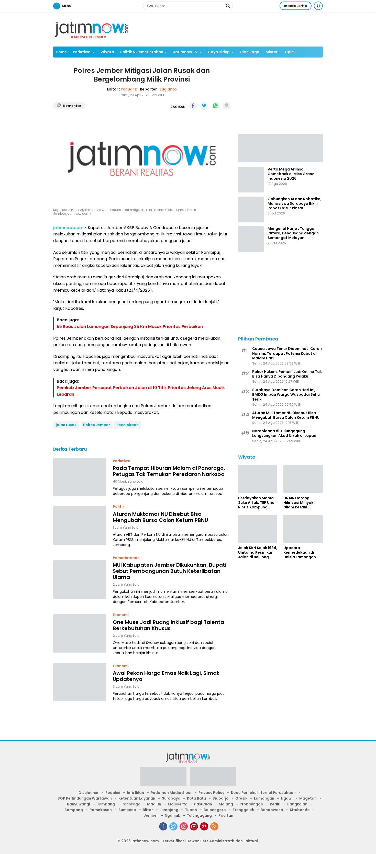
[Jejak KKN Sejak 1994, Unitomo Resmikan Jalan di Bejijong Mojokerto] (258, 529)
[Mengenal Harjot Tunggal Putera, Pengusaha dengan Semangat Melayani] (251, 239)
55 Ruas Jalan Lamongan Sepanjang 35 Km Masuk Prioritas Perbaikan (130, 326)
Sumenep (127, 809)
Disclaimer (89, 792)
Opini (290, 51)
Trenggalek (243, 809)
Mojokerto (177, 804)
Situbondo (300, 809)
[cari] (228, 6)
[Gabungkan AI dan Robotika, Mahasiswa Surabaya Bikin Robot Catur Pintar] (251, 209)
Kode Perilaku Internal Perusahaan (263, 792)
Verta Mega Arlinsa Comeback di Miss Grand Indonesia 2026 (291, 174)
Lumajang (169, 809)
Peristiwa (82, 51)
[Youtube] (194, 826)
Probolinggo (251, 804)
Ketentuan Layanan (136, 798)
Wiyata (107, 51)
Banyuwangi (78, 804)
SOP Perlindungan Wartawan (85, 798)
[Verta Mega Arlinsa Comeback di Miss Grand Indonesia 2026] (251, 179)
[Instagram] (184, 826)
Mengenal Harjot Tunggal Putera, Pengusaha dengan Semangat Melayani (293, 233)
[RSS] (214, 826)
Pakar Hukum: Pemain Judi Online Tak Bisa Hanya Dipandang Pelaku (287, 374)
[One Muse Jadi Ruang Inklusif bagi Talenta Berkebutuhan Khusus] (79, 633)
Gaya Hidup (219, 51)
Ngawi (287, 798)
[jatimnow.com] (91, 28)
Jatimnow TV (185, 51)
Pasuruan (203, 804)
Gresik (241, 798)
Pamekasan (101, 809)
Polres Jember (96, 424)
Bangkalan (297, 804)
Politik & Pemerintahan (141, 51)
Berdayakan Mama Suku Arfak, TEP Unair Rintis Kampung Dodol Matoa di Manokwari (257, 503)
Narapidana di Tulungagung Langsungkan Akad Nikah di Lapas (284, 433)
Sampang (73, 809)
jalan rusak (66, 424)
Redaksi (112, 792)
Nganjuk (172, 815)
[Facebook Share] (193, 106)
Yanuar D (129, 89)
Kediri (275, 804)
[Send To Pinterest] (226, 106)
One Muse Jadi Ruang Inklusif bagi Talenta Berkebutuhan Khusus (168, 625)
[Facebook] (163, 826)
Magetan (308, 798)
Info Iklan (135, 792)
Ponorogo (130, 804)
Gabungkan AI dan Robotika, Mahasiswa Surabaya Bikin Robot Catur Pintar (295, 204)
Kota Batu (196, 798)
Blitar (148, 809)
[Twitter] (173, 826)
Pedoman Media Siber (171, 792)
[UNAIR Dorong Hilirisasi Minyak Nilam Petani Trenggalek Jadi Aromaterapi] (303, 479)
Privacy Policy (211, 792)
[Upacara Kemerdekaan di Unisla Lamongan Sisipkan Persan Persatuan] (303, 529)
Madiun (154, 804)
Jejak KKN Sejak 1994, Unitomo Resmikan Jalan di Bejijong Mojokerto (257, 552)
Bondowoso (272, 809)
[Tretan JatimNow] (280, 147)
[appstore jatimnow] (213, 778)
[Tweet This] (204, 106)
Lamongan (264, 798)
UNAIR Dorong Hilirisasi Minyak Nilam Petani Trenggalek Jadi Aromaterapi (298, 503)
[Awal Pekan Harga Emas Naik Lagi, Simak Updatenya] (79, 682)
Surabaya (171, 798)
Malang (226, 804)
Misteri (272, 51)
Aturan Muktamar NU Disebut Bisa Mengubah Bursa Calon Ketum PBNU (160, 517)
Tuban (191, 809)
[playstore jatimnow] (163, 778)
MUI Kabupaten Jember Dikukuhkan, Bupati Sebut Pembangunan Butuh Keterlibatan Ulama (169, 571)
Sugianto (168, 89)
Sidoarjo (221, 798)
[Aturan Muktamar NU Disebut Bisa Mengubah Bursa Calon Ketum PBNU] (79, 525)
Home (61, 51)
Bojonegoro (215, 809)
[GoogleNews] (204, 826)
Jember (151, 815)
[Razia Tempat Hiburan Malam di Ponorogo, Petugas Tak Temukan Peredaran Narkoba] (79, 477)
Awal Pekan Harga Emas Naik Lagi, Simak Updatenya (166, 676)
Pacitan (225, 815)
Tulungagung (199, 815)
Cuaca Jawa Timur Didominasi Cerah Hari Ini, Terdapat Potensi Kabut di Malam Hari (287, 353)
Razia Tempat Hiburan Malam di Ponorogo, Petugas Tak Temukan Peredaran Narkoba (169, 471)
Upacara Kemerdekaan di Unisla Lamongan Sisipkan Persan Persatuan (299, 552)
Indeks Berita (295, 5)
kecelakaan (128, 424)
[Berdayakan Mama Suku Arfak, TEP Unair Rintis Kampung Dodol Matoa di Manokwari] (258, 479)
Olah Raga (249, 51)
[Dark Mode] (318, 6)
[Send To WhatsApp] (215, 106)
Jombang (106, 804)
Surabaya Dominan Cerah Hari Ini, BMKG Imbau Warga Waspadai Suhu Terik (286, 395)
